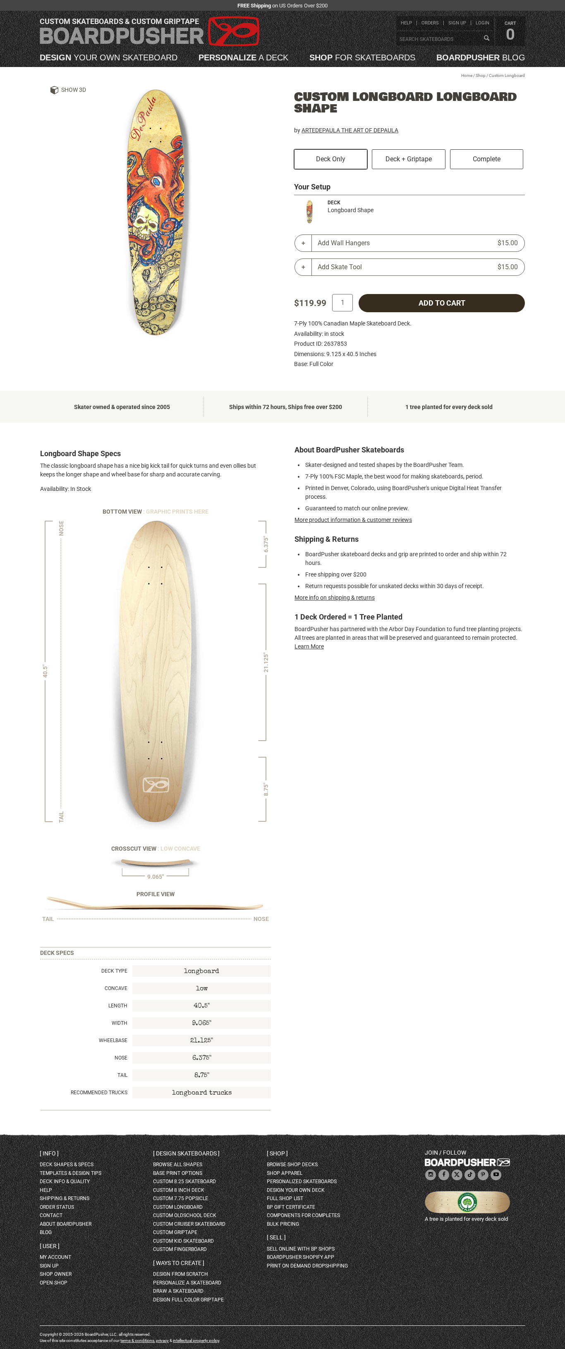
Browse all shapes (177, 1164)
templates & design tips (70, 1173)
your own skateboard (108, 57)
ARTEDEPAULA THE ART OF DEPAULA (350, 130)
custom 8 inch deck (178, 1190)
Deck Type (114, 971)
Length (117, 1006)
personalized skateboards (302, 1181)
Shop (481, 75)
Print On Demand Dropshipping (307, 1266)
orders (430, 23)
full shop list (285, 1198)
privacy (162, 1340)
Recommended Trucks (99, 1092)
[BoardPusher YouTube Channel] (496, 1175)
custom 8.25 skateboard (184, 1181)
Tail (122, 1075)
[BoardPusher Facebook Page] (443, 1175)
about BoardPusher (65, 1224)
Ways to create (178, 1263)
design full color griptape (188, 1300)
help (406, 23)
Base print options (177, 1173)
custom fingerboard (180, 1249)
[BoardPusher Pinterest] (483, 1175)
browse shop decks (292, 1164)
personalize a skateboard (187, 1283)
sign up (457, 23)
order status (57, 1207)
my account (55, 1257)
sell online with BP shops (301, 1249)
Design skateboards (186, 1153)
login (482, 23)
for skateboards (362, 57)
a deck (243, 57)
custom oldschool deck (184, 1215)
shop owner (56, 1274)
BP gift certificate (291, 1207)
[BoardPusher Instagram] (430, 1175)
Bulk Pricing (283, 1224)
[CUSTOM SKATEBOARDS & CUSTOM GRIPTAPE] (149, 44)
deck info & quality (65, 1181)
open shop (53, 1283)
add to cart (442, 303)
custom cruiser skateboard (189, 1224)
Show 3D (73, 89)
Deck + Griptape (408, 159)
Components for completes (303, 1215)
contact (51, 1215)
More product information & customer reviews (353, 520)
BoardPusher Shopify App (300, 1257)
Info (49, 1153)
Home (466, 75)
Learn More (309, 646)
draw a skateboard (178, 1291)
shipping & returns (64, 1198)
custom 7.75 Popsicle (180, 1198)
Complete (486, 159)
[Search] (486, 38)
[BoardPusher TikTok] (469, 1175)
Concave (116, 988)
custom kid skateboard (183, 1241)
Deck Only (330, 159)
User (50, 1246)
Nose (121, 1058)
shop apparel (284, 1173)
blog (480, 57)
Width (119, 1023)
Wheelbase (113, 1040)
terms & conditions (137, 1340)
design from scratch (180, 1274)
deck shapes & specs (66, 1164)
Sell (276, 1237)
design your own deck (296, 1190)
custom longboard (178, 1207)
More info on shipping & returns (334, 597)
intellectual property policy (196, 1340)
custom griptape (175, 1232)
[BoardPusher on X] (457, 1175)
